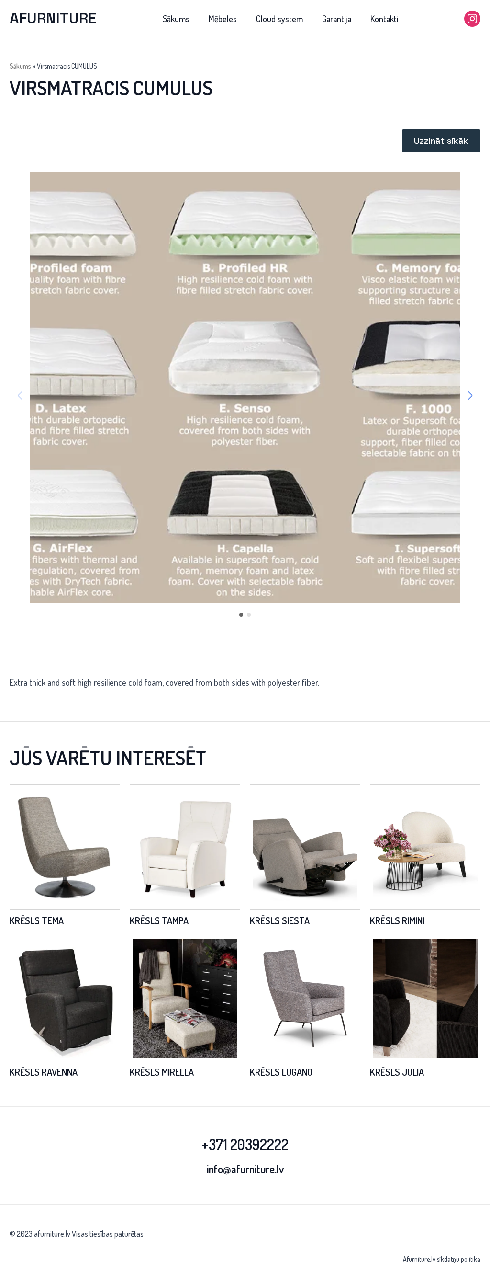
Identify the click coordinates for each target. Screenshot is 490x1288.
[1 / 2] (245, 387)
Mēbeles (223, 18)
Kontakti (384, 18)
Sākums (176, 18)
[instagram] (472, 19)
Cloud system (279, 18)
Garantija (336, 18)
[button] (470, 396)
